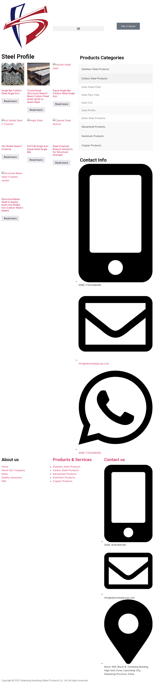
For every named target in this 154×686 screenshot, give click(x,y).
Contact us (114, 459)
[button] (78, 28)
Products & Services (72, 459)
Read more (10, 101)
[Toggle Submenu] (147, 69)
